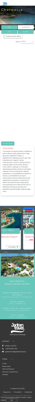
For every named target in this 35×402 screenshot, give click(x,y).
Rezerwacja (6, 366)
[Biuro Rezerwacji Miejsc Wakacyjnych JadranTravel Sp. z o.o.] (5, 3)
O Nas (4, 363)
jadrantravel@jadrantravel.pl (15, 352)
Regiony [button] (26, 31)
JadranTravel (16, 388)
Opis (9, 31)
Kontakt (5, 374)
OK (11, 400)
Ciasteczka (28, 392)
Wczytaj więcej (8, 143)
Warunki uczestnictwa (10, 372)
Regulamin (7, 392)
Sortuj (18, 42)
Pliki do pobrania (8, 369)
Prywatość (17, 392)
